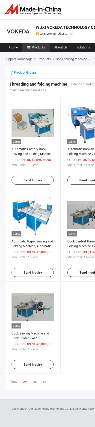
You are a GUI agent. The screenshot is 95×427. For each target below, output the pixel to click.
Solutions (83, 47)
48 (45, 381)
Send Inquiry (33, 180)
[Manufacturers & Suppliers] (34, 9)
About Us (60, 47)
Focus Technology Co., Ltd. (58, 408)
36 (35, 381)
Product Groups (25, 72)
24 (25, 382)
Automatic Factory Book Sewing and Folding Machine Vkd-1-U (32, 154)
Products (38, 47)
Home (13, 47)
